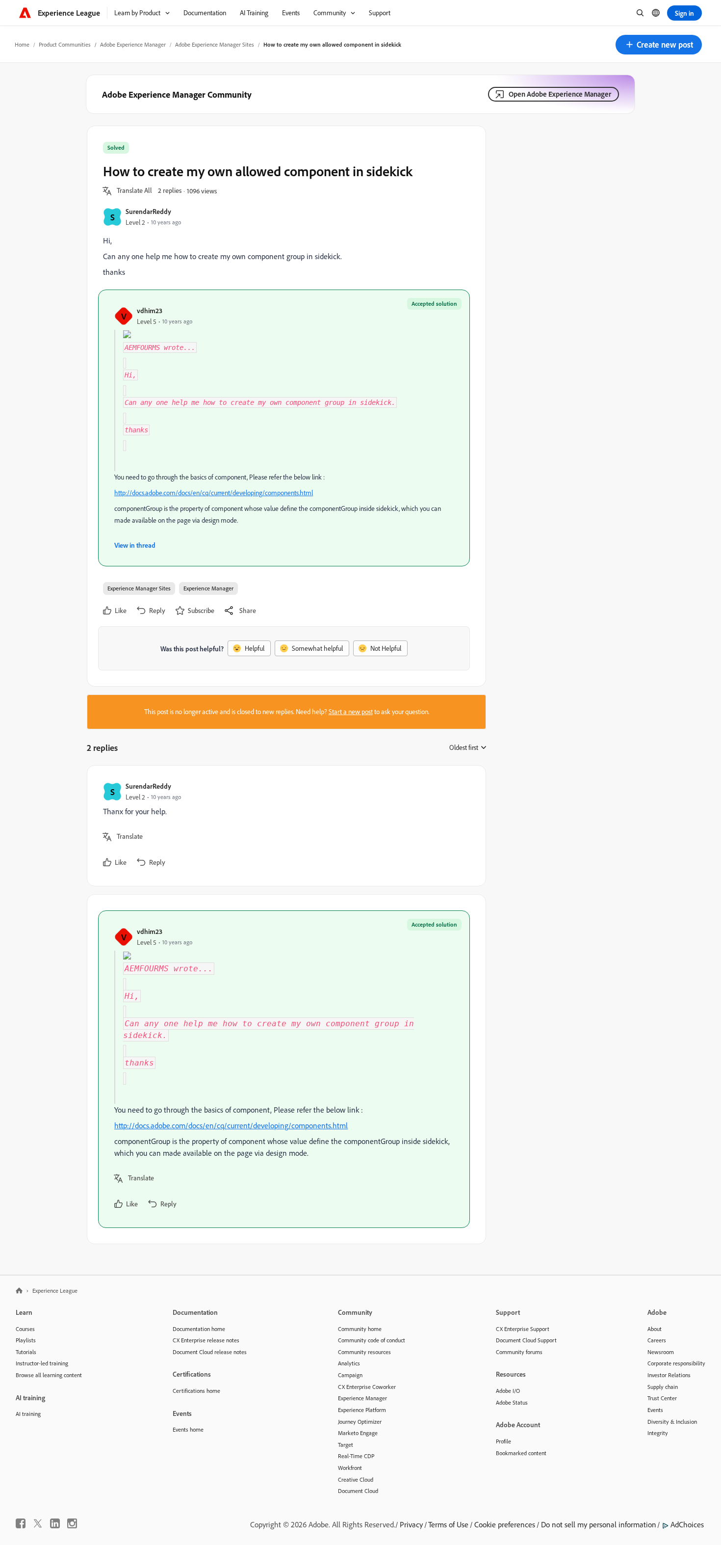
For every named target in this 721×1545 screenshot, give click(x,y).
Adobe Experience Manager (133, 44)
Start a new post (351, 711)
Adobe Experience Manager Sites (214, 44)
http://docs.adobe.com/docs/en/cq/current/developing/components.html (213, 492)
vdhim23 (149, 310)
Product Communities (65, 44)
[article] (284, 825)
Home (22, 44)
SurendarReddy (148, 211)
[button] (659, 44)
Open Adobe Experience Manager (560, 94)
